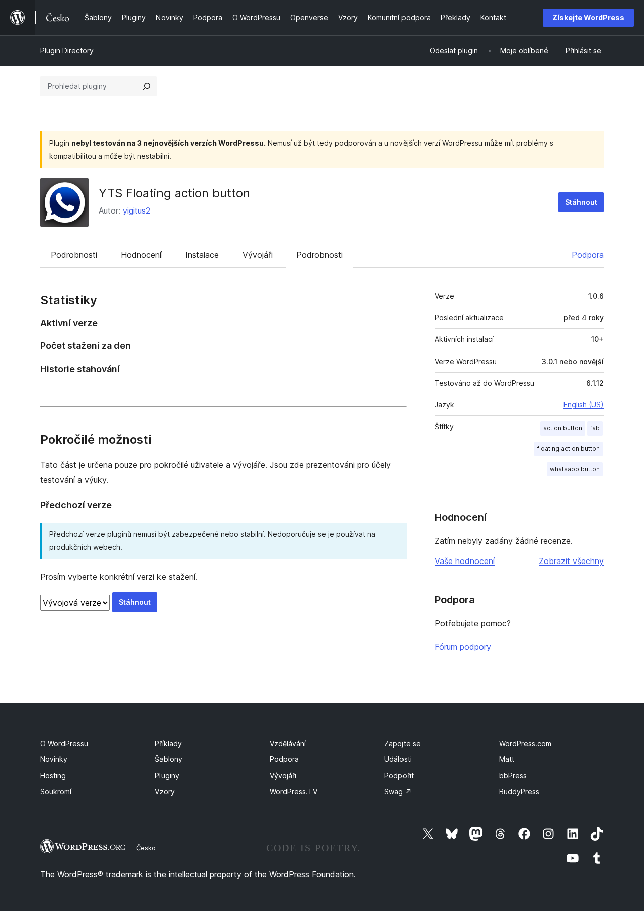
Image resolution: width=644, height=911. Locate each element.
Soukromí (55, 791)
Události (398, 759)
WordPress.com (525, 743)
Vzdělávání (288, 743)
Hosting (53, 775)
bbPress (513, 775)
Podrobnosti (74, 255)
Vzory (165, 791)
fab (595, 428)
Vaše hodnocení (465, 561)
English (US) (584, 404)
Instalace (202, 255)
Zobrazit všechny (571, 561)
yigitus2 (136, 210)
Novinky (53, 759)
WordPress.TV (293, 791)
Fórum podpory (463, 647)
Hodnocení (141, 255)
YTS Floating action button (174, 193)
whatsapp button (575, 469)
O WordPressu (64, 743)
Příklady (168, 743)
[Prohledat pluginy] (147, 86)
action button (562, 428)
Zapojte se (402, 743)
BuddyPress (519, 791)
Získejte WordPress (588, 17)
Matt (506, 759)
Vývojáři (258, 255)
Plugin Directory (67, 50)
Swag (398, 791)
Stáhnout (581, 202)
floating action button (568, 448)
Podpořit (399, 775)
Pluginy (167, 775)
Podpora (588, 255)
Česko (146, 848)
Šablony (168, 759)
